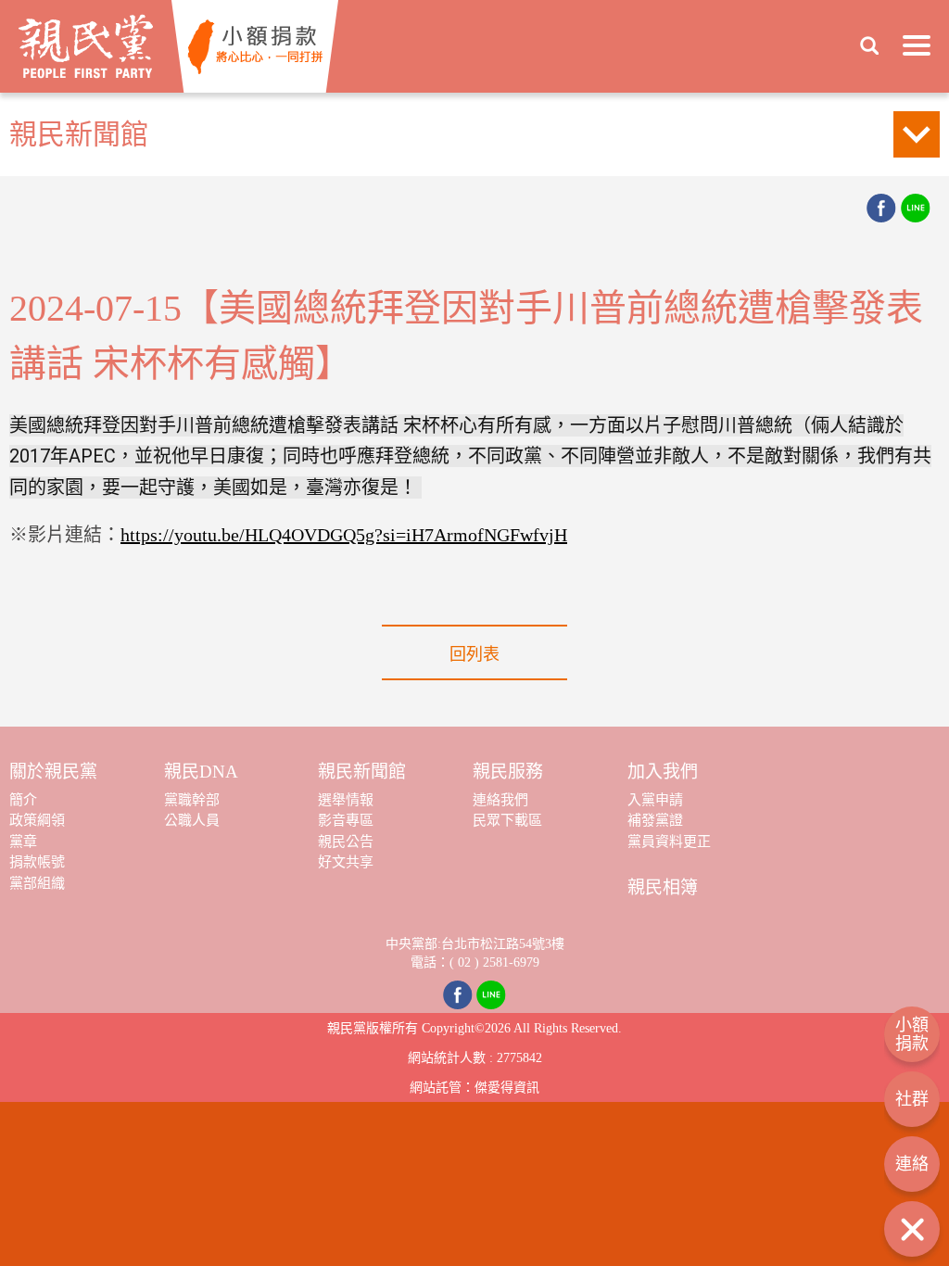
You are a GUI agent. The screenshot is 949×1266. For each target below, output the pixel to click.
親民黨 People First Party (85, 46)
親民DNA (201, 771)
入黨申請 (655, 799)
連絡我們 (500, 799)
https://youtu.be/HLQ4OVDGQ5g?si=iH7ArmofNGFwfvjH (343, 535)
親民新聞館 (362, 771)
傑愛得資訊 (506, 1088)
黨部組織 (37, 883)
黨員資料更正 (669, 841)
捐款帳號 (37, 862)
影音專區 (345, 820)
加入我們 (662, 771)
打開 (912, 1229)
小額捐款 (912, 1034)
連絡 (912, 1164)
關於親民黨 (53, 771)
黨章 (23, 841)
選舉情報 (345, 799)
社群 (912, 1099)
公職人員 (192, 820)
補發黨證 (655, 820)
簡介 (23, 799)
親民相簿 (662, 887)
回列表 (474, 654)
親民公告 (345, 841)
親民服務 (508, 771)
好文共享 (345, 862)
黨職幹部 (192, 799)
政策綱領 (37, 820)
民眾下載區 (507, 820)
